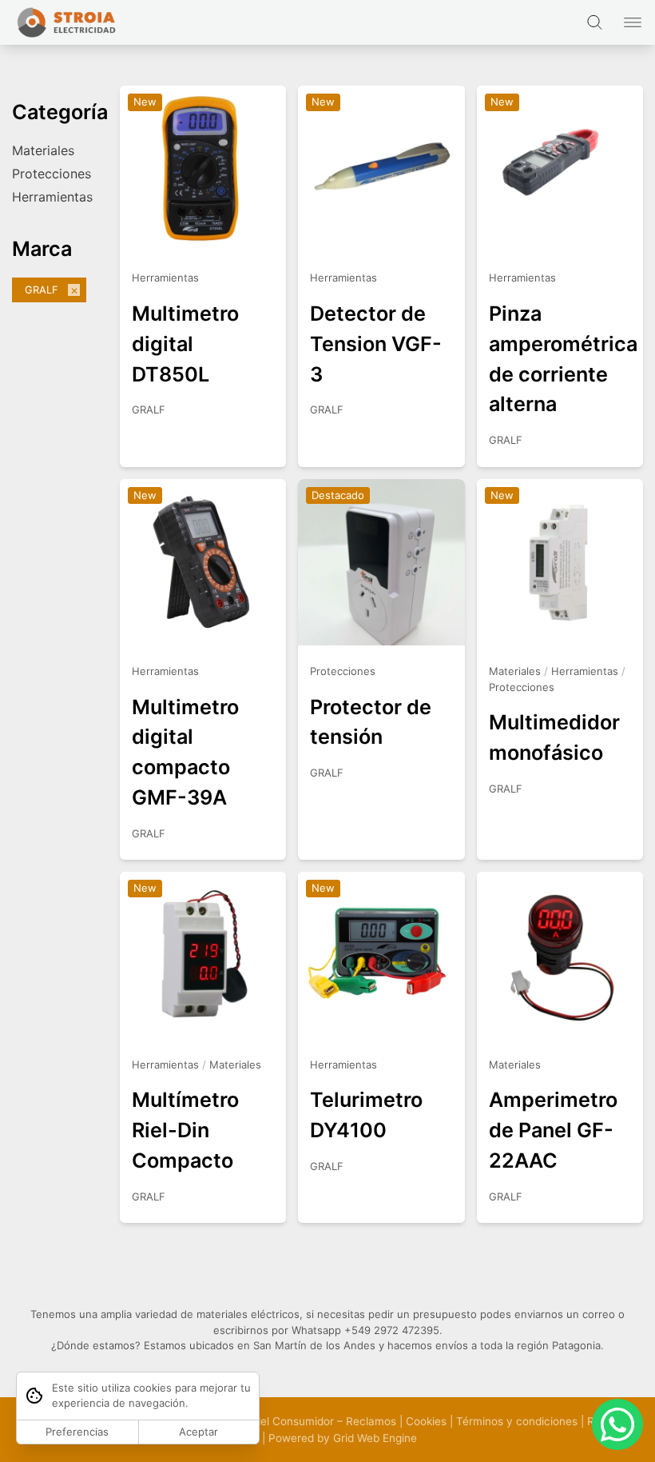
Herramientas (52, 197)
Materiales (43, 150)
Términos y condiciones (517, 1421)
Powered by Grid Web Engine (342, 1438)
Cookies (426, 1421)
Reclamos (371, 1421)
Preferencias (77, 1431)
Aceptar (198, 1431)
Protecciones (51, 174)
